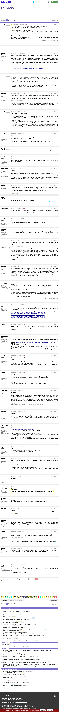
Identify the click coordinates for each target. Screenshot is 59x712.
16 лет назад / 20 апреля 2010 (18, 168)
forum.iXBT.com (29, 708)
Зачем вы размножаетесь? (8, 613)
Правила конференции (14, 705)
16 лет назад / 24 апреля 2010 (18, 304)
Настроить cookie (15, 706)
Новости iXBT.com (5, 648)
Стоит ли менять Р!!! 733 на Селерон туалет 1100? (12, 685)
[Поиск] (48, 2)
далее (25, 20)
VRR (5, 644)
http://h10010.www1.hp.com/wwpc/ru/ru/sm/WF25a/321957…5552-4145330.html (35, 342)
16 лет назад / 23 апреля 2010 (18, 282)
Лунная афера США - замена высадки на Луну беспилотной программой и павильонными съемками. (23, 629)
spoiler (26, 579)
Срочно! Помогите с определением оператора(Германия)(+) (15, 671)
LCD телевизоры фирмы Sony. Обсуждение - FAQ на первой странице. (17, 633)
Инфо (52, 53)
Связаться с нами (5, 705)
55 (22, 20)
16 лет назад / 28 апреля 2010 (18, 425)
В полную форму (53, 600)
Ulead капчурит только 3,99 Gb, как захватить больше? (14, 682)
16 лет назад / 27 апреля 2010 (18, 324)
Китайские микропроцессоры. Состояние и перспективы (14, 619)
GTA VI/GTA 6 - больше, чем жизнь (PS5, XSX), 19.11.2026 (14, 632)
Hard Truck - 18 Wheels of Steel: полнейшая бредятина (14, 679)
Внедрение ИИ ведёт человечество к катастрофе (13, 627)
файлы (6, 581)
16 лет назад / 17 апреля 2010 (20, 24)
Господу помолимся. (7, 610)
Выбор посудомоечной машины (9, 621)
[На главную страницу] (6, 2)
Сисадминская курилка (7, 625)
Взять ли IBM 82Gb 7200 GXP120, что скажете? (12, 672)
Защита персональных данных (26, 706)
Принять (43, 710)
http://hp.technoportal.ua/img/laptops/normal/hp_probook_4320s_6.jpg (28, 317)
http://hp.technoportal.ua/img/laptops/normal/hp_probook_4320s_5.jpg (28, 316)
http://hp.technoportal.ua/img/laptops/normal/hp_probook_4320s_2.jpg (28, 313)
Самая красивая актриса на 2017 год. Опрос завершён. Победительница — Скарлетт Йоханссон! (22, 635)
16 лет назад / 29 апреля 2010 (18, 498)
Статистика (27, 705)
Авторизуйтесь (5, 600)
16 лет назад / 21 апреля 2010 (18, 208)
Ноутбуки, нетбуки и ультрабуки (7, 5)
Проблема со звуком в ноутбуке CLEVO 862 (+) (12, 674)
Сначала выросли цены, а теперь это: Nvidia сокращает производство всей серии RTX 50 (21, 657)
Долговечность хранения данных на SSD (11, 630)
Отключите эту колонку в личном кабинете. (10, 687)
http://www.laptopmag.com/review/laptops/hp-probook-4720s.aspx (27, 68)
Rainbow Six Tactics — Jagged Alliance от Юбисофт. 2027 (15, 646)
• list (39, 579)
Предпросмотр (20, 600)
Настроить (50, 710)
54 (20, 20)
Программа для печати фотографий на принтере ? (13, 676)
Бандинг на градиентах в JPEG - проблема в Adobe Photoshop (15, 611)
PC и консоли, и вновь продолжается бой (11, 614)
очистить (10, 581)
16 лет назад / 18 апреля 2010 (18, 75)
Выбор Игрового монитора (8, 636)
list (42, 579)
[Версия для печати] (53, 20)
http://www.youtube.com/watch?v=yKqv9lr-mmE (22, 429)
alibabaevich (15, 193)
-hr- (54, 579)
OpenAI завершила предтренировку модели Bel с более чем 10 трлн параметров (19, 653)
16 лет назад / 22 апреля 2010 (18, 228)
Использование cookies (6, 706)
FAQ (24, 705)
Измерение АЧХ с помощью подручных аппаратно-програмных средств (17, 617)
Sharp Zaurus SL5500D (7, 683)
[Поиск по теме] (55, 20)
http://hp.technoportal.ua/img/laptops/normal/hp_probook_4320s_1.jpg (29, 312)
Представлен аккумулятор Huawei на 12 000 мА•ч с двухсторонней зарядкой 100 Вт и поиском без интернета (25, 666)
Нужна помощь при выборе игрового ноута (12, 622)
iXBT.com (4, 708)
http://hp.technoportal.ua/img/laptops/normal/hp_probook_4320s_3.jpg (28, 315)
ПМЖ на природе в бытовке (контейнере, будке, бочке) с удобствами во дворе (19, 640)
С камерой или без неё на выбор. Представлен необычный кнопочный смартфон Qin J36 (21, 656)
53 (17, 20)
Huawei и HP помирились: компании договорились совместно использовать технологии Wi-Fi (22, 659)
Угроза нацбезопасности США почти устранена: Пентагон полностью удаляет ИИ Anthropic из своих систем (25, 662)
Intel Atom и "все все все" (8, 638)
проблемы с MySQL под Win (8, 677)
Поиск (21, 705)
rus (56, 579)
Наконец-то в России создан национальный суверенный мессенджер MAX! (18, 624)
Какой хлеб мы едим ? (7, 616)
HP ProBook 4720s (7, 8)
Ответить (55, 24)
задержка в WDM (6, 680)
